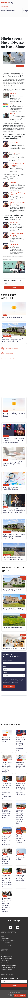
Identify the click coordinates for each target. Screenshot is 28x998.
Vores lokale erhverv (6, 956)
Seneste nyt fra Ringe (6, 954)
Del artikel (19, 66)
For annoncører (5, 938)
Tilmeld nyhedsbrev (20, 995)
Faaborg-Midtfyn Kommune (8, 965)
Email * (5, 666)
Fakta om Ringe (5, 960)
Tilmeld (14, 287)
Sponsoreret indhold (6, 969)
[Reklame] (14, 267)
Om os (2, 936)
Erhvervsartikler (5, 963)
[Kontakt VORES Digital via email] (17, 927)
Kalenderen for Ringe (6, 958)
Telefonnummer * (7, 660)
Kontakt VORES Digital (7, 943)
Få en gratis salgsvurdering (8, 967)
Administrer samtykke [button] (7, 945)
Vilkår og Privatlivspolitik (7, 940)
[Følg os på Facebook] (10, 927)
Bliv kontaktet (9, 686)
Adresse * (5, 672)
